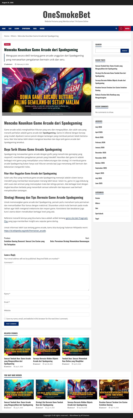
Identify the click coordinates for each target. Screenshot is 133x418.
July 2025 (98, 178)
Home (4, 28)
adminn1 (9, 64)
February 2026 (100, 142)
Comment (8, 262)
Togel (35, 28)
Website (7, 310)
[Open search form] (116, 28)
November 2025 (100, 158)
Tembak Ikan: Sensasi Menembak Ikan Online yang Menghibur (74, 359)
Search (98, 44)
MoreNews (74, 415)
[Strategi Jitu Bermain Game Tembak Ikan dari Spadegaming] (50, 389)
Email (7, 302)
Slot (10, 28)
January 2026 (99, 147)
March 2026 (99, 137)
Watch (127, 28)
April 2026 (99, 132)
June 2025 (98, 183)
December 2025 (100, 152)
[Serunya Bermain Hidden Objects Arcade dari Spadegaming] (46, 347)
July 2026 (98, 127)
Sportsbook (26, 28)
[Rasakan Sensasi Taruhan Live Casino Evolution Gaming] (114, 389)
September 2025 (101, 168)
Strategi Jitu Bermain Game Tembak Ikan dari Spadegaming (49, 403)
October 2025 (100, 163)
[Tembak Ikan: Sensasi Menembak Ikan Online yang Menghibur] (75, 347)
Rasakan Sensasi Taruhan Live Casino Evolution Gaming (113, 403)
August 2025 (99, 173)
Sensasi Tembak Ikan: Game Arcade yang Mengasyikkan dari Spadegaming (17, 361)
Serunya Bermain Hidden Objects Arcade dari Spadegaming (45, 359)
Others (42, 28)
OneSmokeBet (66, 14)
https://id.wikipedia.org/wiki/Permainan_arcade (25, 230)
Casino (17, 28)
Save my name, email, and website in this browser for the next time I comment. (37, 319)
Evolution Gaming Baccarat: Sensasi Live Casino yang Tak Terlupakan (24, 241)
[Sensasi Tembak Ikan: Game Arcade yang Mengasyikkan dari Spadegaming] (17, 347)
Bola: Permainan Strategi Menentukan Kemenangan (69, 240)
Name (7, 294)
